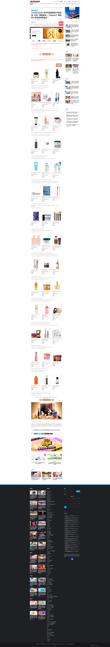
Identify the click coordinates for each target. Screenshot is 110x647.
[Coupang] (46, 444)
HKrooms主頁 (56, 1)
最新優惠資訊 (61, 1)
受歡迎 (76, 21)
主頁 (32, 7)
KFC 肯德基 (48, 561)
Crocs (48, 529)
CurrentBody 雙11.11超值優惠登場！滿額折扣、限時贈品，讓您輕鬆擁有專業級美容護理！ (42, 571)
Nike (47, 593)
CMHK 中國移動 (49, 520)
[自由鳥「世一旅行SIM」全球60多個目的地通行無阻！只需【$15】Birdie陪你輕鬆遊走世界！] (42, 603)
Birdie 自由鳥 (49, 500)
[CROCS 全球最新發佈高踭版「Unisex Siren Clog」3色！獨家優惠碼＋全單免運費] (42, 492)
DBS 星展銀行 (49, 532)
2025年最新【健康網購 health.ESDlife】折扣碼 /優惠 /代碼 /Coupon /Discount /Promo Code (71, 551)
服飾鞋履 (66, 3)
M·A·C (48, 576)
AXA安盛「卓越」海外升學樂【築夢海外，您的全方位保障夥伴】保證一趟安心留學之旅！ (75, 31)
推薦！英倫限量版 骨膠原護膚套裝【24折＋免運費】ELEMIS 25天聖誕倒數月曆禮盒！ (57, 478)
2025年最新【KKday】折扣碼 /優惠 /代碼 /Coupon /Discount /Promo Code (72, 526)
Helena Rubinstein (49, 548)
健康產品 (57, 3)
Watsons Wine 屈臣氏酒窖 (50, 632)
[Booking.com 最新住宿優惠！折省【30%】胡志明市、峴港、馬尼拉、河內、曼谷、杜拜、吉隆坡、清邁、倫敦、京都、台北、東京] (76, 66)
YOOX (48, 637)
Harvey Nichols (49, 545)
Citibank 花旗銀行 (49, 517)
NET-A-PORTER (49, 589)
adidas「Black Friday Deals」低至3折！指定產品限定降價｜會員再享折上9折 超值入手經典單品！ (33, 527)
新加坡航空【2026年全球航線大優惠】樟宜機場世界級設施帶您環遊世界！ (75, 36)
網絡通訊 (72, 3)
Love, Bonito (49, 573)
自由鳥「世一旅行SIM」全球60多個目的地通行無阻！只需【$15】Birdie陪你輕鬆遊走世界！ (42, 607)
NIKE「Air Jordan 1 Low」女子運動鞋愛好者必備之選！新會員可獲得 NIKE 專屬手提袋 (42, 527)
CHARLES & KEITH (49, 513)
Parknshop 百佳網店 (50, 597)
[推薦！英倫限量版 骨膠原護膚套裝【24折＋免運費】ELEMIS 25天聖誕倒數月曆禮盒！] (57, 474)
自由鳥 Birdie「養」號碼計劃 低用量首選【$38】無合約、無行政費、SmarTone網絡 (33, 617)
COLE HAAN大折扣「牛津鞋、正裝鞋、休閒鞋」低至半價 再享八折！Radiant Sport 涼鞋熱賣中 (33, 517)
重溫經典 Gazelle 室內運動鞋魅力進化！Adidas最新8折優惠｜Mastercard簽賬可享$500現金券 (33, 548)
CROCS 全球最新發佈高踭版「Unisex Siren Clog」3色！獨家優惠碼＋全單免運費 (42, 497)
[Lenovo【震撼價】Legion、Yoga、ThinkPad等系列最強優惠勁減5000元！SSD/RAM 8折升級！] (42, 613)
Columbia (48, 525)
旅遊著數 (41, 3)
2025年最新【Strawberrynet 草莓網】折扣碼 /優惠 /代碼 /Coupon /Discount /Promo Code (71, 539)
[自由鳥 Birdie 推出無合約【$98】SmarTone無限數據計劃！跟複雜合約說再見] (33, 603)
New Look (48, 592)
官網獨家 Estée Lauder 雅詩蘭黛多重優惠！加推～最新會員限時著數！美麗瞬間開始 (46, 478)
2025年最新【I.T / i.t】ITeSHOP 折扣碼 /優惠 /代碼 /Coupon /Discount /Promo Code (72, 522)
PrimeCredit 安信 (49, 601)
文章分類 (65, 1)
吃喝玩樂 (51, 3)
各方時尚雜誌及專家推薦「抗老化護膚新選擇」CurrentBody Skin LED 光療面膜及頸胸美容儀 (35, 478)
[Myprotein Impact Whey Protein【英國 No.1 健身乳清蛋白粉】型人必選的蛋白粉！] (68, 92)
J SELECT (48, 557)
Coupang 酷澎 (49, 528)
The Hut (48, 620)
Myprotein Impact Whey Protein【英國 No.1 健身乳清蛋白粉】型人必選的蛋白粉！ (74, 92)
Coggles (48, 521)
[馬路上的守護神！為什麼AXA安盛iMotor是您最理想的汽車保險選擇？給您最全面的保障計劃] (33, 590)
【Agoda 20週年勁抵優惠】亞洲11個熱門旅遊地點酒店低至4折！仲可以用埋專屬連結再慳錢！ (69, 60)
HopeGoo (48, 552)
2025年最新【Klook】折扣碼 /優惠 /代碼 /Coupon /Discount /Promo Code (72, 528)
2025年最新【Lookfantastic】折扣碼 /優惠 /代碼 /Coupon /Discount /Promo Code (71, 530)
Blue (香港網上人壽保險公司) (51, 501)
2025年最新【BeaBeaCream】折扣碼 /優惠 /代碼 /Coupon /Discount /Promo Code (71, 518)
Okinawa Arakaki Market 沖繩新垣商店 (52, 596)
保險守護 (75, 3)
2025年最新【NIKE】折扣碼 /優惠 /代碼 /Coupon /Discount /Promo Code (72, 534)
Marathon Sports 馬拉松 (50, 580)
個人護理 (60, 3)
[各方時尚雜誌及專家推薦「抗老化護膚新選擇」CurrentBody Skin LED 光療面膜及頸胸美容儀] (36, 474)
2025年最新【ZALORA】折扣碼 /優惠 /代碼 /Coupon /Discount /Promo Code (72, 549)
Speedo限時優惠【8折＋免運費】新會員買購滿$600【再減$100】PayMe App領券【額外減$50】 (74, 44)
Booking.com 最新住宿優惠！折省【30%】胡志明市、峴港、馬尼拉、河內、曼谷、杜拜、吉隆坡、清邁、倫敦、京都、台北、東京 (76, 70)
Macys (48, 577)
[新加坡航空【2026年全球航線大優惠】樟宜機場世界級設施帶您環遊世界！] (68, 36)
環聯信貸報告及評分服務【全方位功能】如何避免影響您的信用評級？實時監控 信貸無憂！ (75, 26)
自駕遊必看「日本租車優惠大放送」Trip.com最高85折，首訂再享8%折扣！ (75, 40)
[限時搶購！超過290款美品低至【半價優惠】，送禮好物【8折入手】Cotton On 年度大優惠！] (33, 503)
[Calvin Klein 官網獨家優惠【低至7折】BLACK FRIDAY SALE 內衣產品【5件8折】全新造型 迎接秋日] (42, 513)
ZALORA (48, 640)
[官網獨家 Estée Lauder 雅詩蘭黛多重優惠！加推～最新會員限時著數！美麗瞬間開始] (46, 474)
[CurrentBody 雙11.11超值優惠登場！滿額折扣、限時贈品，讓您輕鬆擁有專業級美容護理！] (42, 567)
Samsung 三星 (49, 608)
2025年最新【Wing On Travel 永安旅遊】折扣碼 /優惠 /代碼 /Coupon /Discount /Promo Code (72, 547)
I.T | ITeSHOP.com (49, 556)
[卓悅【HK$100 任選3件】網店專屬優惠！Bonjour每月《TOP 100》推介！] (69, 66)
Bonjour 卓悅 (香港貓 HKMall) (51, 504)
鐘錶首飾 (69, 3)
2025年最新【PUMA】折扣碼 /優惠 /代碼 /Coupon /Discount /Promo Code (72, 537)
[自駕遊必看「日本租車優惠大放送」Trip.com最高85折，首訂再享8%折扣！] (68, 40)
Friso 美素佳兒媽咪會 (50, 541)
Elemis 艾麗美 (49, 533)
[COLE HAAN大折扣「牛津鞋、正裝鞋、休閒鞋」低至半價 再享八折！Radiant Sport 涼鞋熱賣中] (33, 513)
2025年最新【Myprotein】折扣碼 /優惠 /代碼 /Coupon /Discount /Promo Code (71, 532)
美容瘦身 (54, 3)
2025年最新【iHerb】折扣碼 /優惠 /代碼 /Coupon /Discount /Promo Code (72, 524)
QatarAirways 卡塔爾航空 (50, 605)
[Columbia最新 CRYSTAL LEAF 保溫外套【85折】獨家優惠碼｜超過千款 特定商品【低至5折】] (42, 503)
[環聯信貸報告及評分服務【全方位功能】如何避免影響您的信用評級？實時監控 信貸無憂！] (68, 26)
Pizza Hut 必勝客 (49, 600)
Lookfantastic (33, 10)
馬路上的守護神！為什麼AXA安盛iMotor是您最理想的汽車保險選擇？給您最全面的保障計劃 (33, 594)
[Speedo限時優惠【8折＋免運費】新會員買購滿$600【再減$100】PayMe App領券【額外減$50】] (68, 44)
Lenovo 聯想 (48, 569)
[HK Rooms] (35, 2)
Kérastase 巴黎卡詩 (49, 560)
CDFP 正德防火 (49, 509)
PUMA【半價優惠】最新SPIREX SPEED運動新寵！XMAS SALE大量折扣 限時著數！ (33, 538)
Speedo (48, 617)
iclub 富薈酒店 (49, 553)
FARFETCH (48, 537)
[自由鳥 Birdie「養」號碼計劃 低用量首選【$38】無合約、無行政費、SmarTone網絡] (33, 613)
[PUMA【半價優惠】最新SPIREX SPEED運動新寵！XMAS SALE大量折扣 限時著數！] (33, 533)
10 (65, 503)
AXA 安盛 (48, 496)
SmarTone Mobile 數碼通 (50, 616)
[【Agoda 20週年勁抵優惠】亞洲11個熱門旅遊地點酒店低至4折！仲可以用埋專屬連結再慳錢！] (69, 55)
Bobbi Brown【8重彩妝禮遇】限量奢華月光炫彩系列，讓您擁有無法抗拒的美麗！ (76, 59)
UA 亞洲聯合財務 (49, 629)
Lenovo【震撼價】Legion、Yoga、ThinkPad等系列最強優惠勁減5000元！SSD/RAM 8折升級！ (42, 617)
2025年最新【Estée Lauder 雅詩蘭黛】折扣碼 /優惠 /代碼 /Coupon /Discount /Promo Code (71, 520)
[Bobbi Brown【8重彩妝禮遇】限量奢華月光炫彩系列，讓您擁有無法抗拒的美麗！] (76, 55)
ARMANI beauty (49, 497)
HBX (47, 549)
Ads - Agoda (72, 6)
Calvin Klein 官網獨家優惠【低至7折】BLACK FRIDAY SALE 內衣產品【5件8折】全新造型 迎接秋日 (42, 517)
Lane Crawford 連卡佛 (50, 568)
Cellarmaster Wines (49, 512)
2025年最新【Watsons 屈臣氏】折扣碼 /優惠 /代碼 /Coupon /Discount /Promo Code (72, 545)
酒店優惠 (48, 3)
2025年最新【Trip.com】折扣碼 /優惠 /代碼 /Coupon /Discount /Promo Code (72, 543)
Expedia (48, 536)
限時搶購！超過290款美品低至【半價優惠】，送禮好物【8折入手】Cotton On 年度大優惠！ (33, 507)
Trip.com (48, 625)
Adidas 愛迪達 (49, 492)
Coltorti (48, 524)
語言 (72, 1)
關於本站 (76, 1)
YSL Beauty (48, 639)
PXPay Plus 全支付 (49, 604)
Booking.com (49, 505)
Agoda (48, 493)
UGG (47, 628)
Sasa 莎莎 (48, 613)
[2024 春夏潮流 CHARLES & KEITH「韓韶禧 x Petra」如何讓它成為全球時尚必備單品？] (42, 533)
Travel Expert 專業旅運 (50, 624)
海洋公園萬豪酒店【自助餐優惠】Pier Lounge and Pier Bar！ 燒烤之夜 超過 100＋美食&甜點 (75, 102)
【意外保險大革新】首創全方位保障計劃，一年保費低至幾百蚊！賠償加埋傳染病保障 (42, 594)
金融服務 (78, 3)
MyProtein (48, 588)
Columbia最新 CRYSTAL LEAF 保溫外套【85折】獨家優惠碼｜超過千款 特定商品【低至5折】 (42, 507)
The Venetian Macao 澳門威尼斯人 (52, 621)
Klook (48, 564)
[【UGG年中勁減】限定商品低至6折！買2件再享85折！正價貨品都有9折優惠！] (42, 544)
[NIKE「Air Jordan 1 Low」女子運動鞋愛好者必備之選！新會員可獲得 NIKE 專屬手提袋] (42, 523)
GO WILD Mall (49, 544)
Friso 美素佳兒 (49, 540)
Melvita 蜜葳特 (49, 581)
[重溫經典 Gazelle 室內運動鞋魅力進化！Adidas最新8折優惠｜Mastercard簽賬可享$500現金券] (33, 544)
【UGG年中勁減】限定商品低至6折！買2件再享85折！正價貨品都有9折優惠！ (42, 547)
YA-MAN (48, 636)
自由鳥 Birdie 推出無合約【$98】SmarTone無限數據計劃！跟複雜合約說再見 (33, 606)
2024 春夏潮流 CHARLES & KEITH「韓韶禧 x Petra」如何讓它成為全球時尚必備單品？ (42, 538)
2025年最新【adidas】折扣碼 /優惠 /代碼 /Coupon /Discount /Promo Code (72, 516)
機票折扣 (44, 3)
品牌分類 (69, 1)
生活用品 (63, 3)
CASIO (48, 508)
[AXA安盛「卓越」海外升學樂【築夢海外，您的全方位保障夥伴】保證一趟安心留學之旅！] (68, 31)
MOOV (48, 585)
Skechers (48, 612)
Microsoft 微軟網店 (49, 584)
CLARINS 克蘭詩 (49, 516)
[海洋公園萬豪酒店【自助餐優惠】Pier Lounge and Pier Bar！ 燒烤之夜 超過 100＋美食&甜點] (68, 101)
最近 (68, 21)
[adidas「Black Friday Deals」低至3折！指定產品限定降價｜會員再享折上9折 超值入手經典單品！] (33, 523)
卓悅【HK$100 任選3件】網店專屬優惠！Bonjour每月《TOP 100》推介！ (68, 70)
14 (74, 503)
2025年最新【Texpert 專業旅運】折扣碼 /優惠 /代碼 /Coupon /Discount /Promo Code (72, 541)
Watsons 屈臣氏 (49, 633)
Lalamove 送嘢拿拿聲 (50, 565)
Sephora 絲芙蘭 (49, 609)
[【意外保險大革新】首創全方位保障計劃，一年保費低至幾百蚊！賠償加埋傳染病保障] (42, 590)
